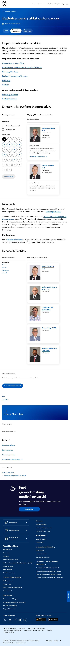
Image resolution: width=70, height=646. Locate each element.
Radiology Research (10, 94)
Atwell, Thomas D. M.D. (48, 268)
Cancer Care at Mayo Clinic (13, 63)
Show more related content (11, 459)
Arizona (4, 265)
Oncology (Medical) (10, 72)
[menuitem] (6, 31)
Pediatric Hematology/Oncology (15, 76)
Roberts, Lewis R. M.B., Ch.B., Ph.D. (49, 349)
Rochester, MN (10, 129)
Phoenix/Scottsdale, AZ (13, 126)
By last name (6, 134)
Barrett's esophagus (8, 445)
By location (5, 121)
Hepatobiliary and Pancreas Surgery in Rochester (22, 67)
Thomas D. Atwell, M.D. (48, 166)
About (6, 30)
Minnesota (5, 270)
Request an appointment (12, 386)
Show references (7, 431)
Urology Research (9, 99)
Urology (5, 84)
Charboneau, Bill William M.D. (47, 308)
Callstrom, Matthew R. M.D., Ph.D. (49, 288)
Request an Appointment (12, 24)
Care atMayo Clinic (27, 30)
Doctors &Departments (16, 30)
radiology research (53, 211)
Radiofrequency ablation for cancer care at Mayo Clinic (20, 378)
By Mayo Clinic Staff (8, 373)
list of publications (14, 239)
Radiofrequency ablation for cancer (30, 18)
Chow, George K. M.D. (49, 328)
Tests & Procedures (10, 11)
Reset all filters (8, 176)
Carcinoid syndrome (8, 455)
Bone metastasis (7, 450)
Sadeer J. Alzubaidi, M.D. (48, 129)
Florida (4, 267)
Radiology (6, 80)
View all (4, 273)
